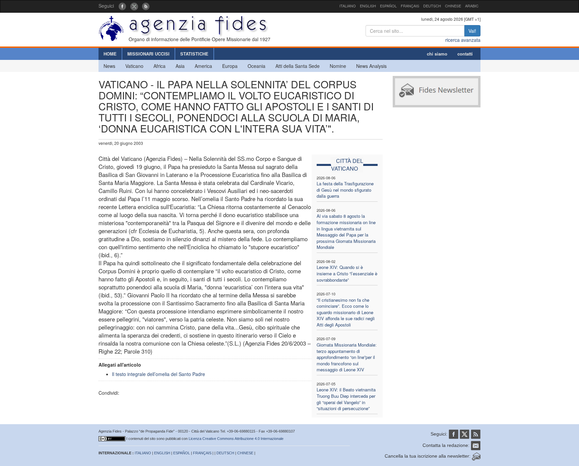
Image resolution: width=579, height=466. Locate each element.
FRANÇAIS (410, 5)
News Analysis (371, 66)
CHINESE (453, 5)
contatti (465, 54)
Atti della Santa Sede (297, 66)
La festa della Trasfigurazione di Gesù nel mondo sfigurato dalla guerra (345, 189)
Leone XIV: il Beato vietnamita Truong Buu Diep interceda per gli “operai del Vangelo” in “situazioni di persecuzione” (346, 398)
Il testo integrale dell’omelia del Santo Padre (158, 374)
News (109, 66)
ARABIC (471, 5)
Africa (159, 66)
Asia (180, 66)
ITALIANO (347, 5)
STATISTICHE (194, 54)
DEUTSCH (432, 5)
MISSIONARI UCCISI (148, 54)
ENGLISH (368, 5)
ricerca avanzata (462, 39)
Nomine (338, 66)
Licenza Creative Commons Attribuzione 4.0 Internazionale (236, 439)
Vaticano (134, 66)
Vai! (472, 30)
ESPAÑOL (388, 5)
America (203, 66)
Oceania (256, 66)
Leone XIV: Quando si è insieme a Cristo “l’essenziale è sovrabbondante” (347, 273)
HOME (110, 54)
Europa (230, 66)
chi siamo (437, 54)
